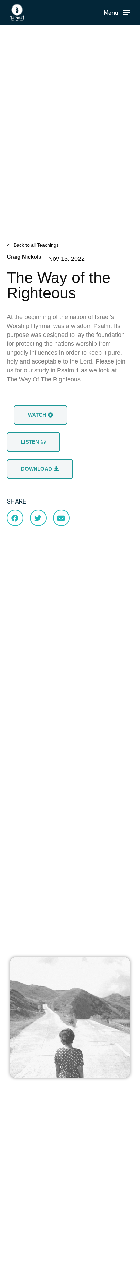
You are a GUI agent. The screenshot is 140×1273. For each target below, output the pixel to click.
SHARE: (17, 501)
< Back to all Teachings (33, 245)
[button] (117, 12)
